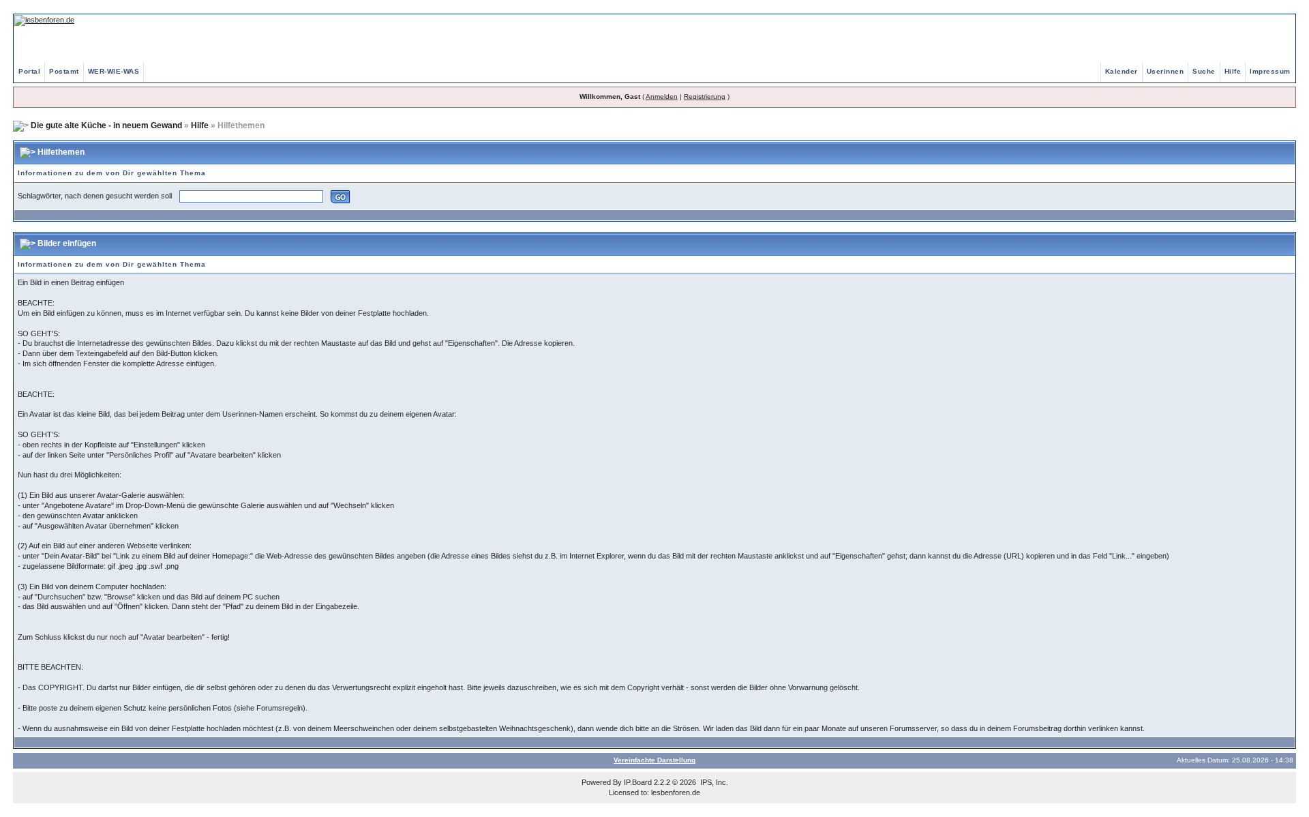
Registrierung (704, 96)
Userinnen (1165, 71)
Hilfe (1233, 71)
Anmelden (662, 96)
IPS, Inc (713, 782)
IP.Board (638, 782)
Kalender (1121, 71)
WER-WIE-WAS (114, 71)
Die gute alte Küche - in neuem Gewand (106, 125)
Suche (1204, 71)
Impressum (1270, 71)
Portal (29, 71)
